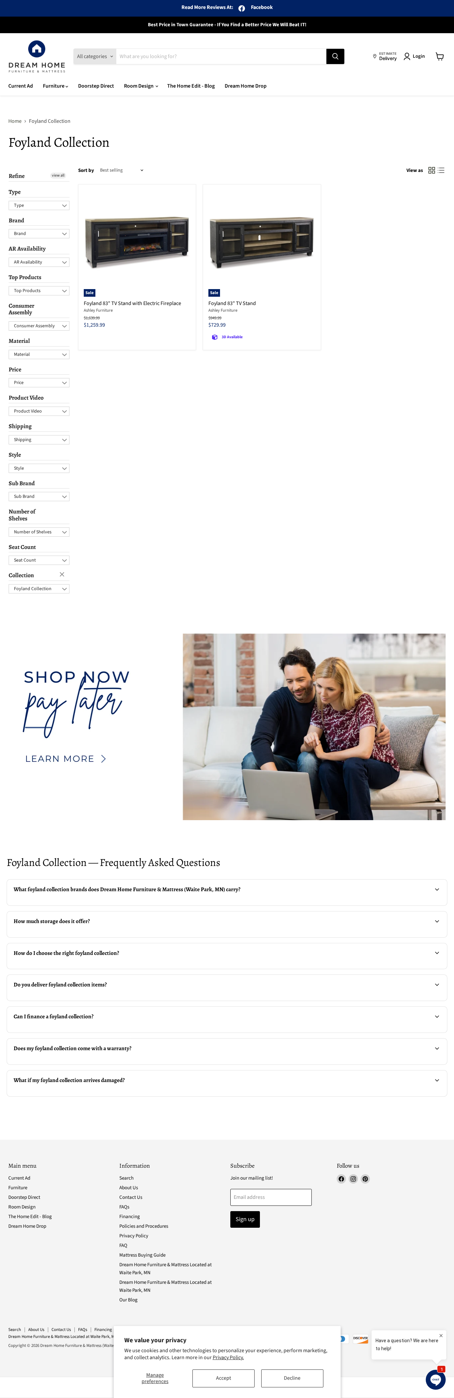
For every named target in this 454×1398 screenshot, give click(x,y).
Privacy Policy (133, 1235)
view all (58, 175)
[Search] (335, 56)
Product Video (26, 398)
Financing (129, 1216)
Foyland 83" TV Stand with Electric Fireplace (132, 303)
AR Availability (27, 249)
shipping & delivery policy (370, 1000)
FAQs (124, 1207)
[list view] (441, 170)
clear (62, 575)
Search (126, 1178)
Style (15, 455)
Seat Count (22, 547)
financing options (62, 1032)
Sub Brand (22, 483)
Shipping (20, 426)
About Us (128, 1187)
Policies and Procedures (143, 1226)
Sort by (86, 170)
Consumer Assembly (21, 309)
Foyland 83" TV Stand (232, 303)
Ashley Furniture (98, 310)
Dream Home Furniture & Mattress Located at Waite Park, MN (62, 1337)
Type (15, 192)
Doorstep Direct (96, 86)
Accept (223, 1378)
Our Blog (128, 1299)
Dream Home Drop (246, 86)
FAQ (123, 1245)
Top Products (25, 277)
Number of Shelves (22, 514)
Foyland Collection (33, 588)
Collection (21, 575)
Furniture (54, 86)
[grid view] (431, 170)
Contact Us (130, 1197)
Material (19, 341)
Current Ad (20, 86)
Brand (16, 220)
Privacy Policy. (228, 1357)
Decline (292, 1378)
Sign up (245, 1219)
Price (15, 369)
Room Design (139, 86)
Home (15, 121)
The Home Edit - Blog (191, 86)
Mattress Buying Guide (142, 1255)
